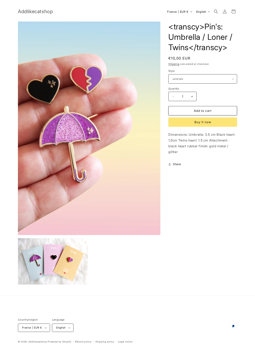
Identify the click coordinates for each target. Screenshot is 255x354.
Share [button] (177, 164)
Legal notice (125, 341)
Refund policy (83, 341)
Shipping (173, 63)
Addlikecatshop (37, 341)
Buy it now (202, 122)
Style (171, 70)
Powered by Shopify (59, 341)
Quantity (173, 88)
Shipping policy (104, 341)
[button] (216, 11)
